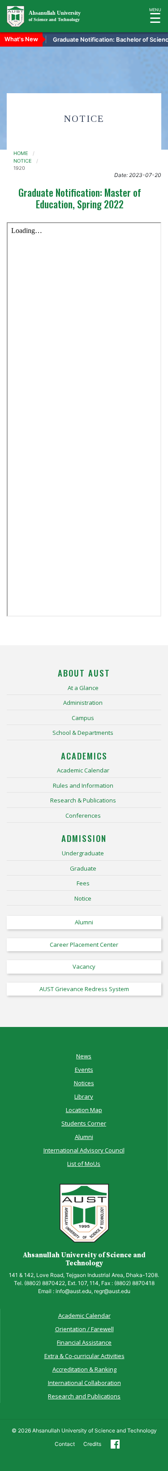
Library (83, 1096)
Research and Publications (84, 1396)
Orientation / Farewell (84, 1329)
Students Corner (83, 1123)
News (83, 1056)
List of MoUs (83, 1164)
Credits (92, 1444)
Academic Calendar (84, 1315)
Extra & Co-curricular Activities (84, 1356)
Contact (65, 1444)
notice (22, 161)
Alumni (84, 1137)
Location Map (84, 1110)
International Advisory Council (84, 1150)
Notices (84, 1083)
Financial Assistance (84, 1342)
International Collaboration (84, 1383)
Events (84, 1070)
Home (20, 153)
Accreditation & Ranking (84, 1369)
